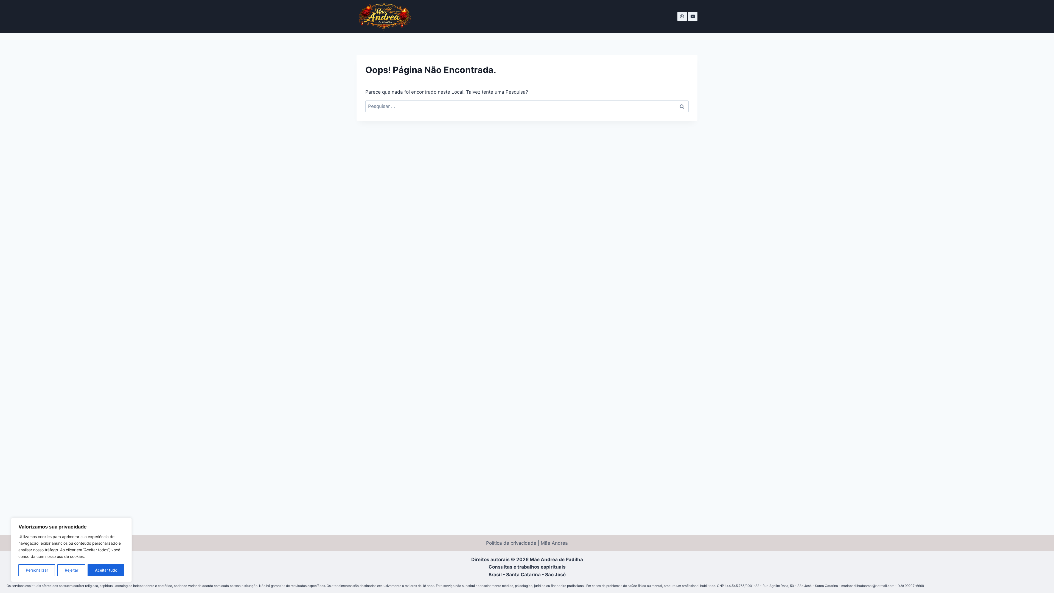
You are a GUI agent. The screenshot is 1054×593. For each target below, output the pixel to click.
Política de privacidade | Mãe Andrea (527, 543)
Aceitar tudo (106, 570)
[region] (71, 550)
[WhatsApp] (682, 16)
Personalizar (37, 570)
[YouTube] (692, 16)
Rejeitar (71, 570)
